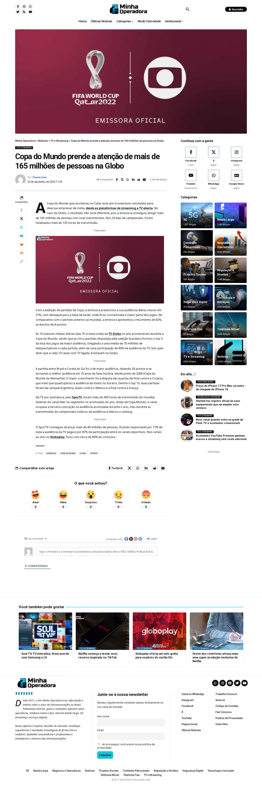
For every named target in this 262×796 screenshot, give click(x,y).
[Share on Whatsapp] (127, 179)
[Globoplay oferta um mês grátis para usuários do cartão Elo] (159, 631)
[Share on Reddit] (138, 179)
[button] (187, 9)
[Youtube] (30, 12)
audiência (51, 453)
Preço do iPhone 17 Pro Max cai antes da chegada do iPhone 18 (220, 387)
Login (153, 538)
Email (100, 730)
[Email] (144, 179)
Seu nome (103, 716)
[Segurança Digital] (197, 297)
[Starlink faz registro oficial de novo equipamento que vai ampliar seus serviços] (187, 402)
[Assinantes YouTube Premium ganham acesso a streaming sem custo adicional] (187, 435)
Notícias (222, 356)
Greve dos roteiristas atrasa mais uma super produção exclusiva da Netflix (215, 657)
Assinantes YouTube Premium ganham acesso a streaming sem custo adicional (221, 437)
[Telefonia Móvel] (231, 325)
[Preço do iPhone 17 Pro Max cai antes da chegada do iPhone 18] (187, 386)
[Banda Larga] (231, 215)
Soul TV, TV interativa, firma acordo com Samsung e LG (45, 655)
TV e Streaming (24, 148)
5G (185, 219)
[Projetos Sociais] (197, 270)
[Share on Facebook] (116, 179)
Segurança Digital (195, 302)
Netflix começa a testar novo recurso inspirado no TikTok (98, 655)
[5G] (197, 215)
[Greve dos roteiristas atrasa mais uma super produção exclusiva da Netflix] (216, 631)
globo (83, 453)
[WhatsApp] (214, 179)
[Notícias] (231, 352)
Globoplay (57, 437)
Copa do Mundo (68, 453)
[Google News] (237, 179)
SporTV (77, 397)
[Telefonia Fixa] (197, 325)
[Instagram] (24, 6)
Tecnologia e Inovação (208, 397)
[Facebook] (191, 156)
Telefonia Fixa (192, 329)
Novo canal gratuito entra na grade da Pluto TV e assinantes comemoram (219, 421)
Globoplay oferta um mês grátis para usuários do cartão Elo (156, 655)
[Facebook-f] (17, 6)
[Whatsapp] (30, 6)
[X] (214, 156)
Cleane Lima (39, 177)
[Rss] (24, 12)
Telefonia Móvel (228, 329)
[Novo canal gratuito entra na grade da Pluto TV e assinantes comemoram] (187, 419)
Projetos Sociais (194, 274)
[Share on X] (122, 179)
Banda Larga (225, 219)
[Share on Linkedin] (133, 179)
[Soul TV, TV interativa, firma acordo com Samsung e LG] (45, 631)
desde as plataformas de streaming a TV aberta (119, 208)
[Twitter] (17, 12)
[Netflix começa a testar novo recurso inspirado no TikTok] (102, 631)
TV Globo (115, 334)
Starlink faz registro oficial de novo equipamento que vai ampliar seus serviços (218, 404)
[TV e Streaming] (197, 352)
